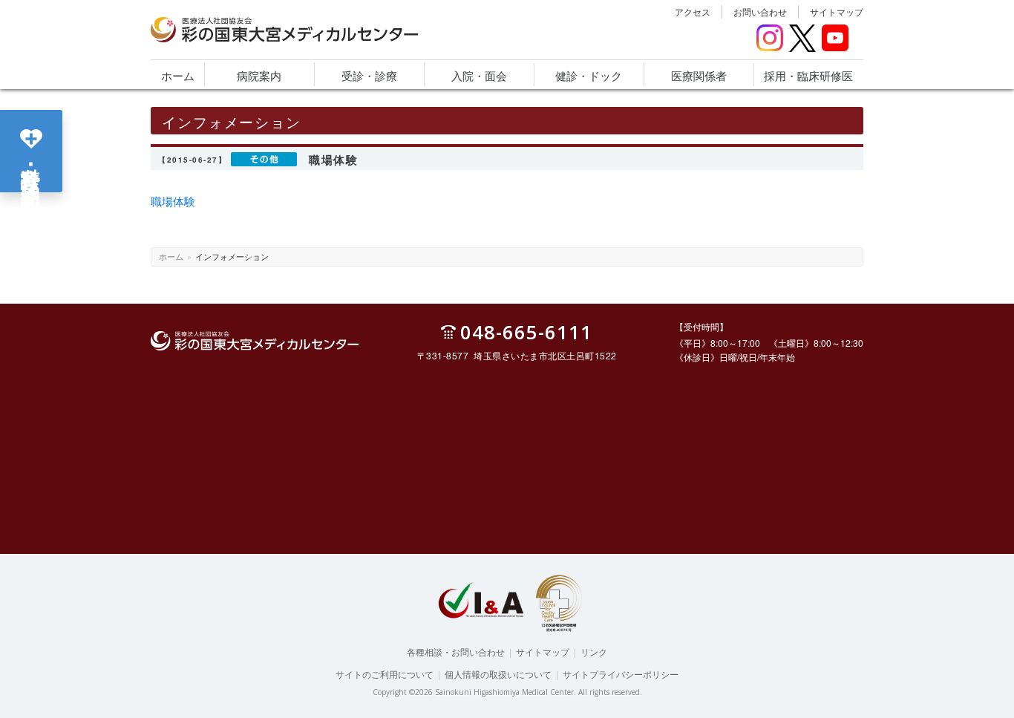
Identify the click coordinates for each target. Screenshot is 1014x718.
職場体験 (173, 201)
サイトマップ (836, 11)
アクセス (692, 11)
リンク (593, 651)
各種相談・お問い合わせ (456, 651)
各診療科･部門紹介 (31, 163)
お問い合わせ (760, 11)
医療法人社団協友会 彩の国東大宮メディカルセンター (268, 41)
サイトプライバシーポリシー (620, 674)
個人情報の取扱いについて (498, 674)
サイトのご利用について (385, 674)
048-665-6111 (526, 332)
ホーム (171, 256)
